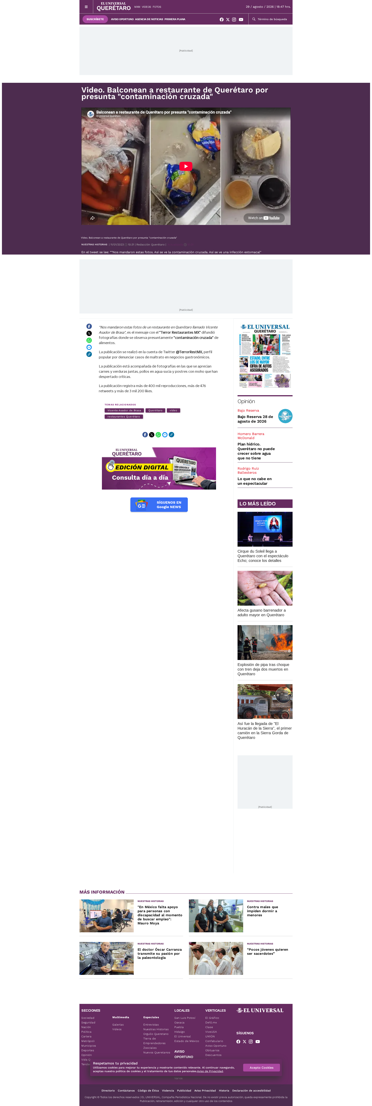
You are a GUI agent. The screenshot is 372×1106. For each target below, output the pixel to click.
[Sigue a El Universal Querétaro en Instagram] (235, 20)
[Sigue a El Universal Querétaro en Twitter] (229, 20)
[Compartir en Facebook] (89, 326)
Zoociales (150, 1047)
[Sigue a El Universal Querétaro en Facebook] (223, 20)
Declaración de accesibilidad (251, 1090)
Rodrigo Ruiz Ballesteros (248, 470)
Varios (178, 1078)
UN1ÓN (210, 1036)
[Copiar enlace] (89, 354)
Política (86, 1031)
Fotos (157, 6)
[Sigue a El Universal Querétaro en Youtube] (242, 20)
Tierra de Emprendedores (154, 1041)
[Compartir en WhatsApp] (89, 340)
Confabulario (214, 1041)
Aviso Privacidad (205, 1090)
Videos (146, 6)
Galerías (118, 1024)
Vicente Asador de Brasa (124, 410)
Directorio (108, 1090)
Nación (86, 1027)
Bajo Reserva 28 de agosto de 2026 (255, 419)
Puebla (179, 1027)
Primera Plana (174, 19)
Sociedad (88, 1017)
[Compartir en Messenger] (89, 347)
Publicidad (184, 1090)
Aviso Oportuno (122, 19)
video (173, 410)
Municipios (88, 1045)
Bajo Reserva (248, 410)
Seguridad (88, 1022)
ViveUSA (211, 1031)
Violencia (168, 1090)
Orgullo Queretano (156, 1033)
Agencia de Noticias (149, 19)
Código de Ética (148, 1090)
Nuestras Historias (94, 244)
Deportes (87, 1050)
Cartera (86, 1036)
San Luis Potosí (184, 1017)
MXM (137, 6)
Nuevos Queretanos (156, 1052)
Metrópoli (88, 1041)
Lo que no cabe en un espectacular (255, 481)
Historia (224, 1090)
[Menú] (86, 6)
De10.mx (211, 1022)
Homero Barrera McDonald (251, 436)
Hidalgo (179, 1031)
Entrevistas (151, 1024)
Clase (209, 1027)
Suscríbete (95, 19)
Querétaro (155, 410)
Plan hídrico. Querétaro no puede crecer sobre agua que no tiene (256, 451)
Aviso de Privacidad (210, 1071)
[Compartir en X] (89, 333)
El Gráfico (212, 1017)
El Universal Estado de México (186, 1039)
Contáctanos (126, 1090)
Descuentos (213, 1054)
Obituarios (212, 1050)
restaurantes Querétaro (124, 416)
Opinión (246, 401)
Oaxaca (179, 1022)
